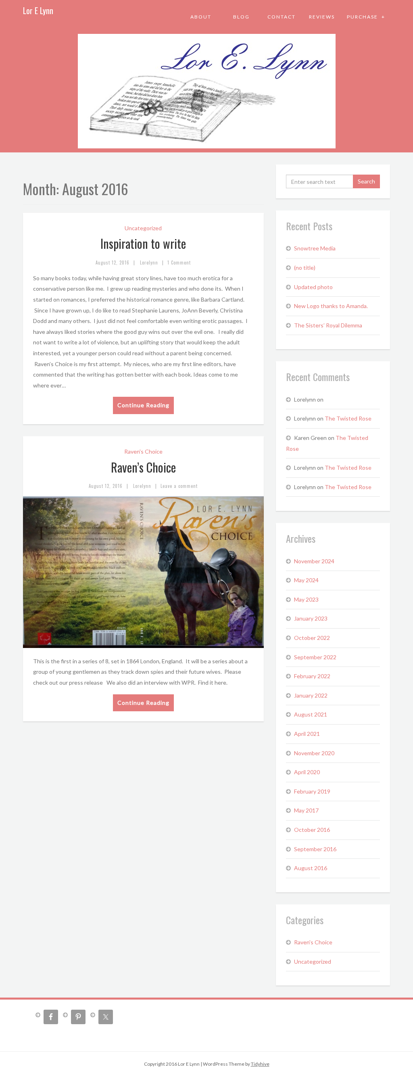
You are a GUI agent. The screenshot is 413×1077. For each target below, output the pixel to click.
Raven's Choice (143, 451)
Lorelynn (149, 262)
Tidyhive (260, 1064)
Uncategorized (143, 228)
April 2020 (307, 772)
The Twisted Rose (348, 418)
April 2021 (307, 733)
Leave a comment (179, 486)
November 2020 (314, 753)
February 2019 (312, 791)
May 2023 (306, 599)
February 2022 (312, 676)
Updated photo (313, 286)
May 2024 (306, 580)
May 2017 (306, 810)
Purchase (363, 17)
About (200, 17)
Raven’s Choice (143, 467)
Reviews (322, 17)
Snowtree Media (315, 248)
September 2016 (315, 849)
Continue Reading (143, 405)
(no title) (304, 267)
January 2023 (310, 618)
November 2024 (314, 561)
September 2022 (315, 657)
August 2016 (310, 868)
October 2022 (312, 637)
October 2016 (312, 829)
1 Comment (179, 262)
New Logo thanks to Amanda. (331, 305)
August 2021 (310, 714)
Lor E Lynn (38, 10)
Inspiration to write (143, 243)
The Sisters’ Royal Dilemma (328, 325)
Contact (281, 17)
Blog (241, 17)
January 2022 (310, 695)
